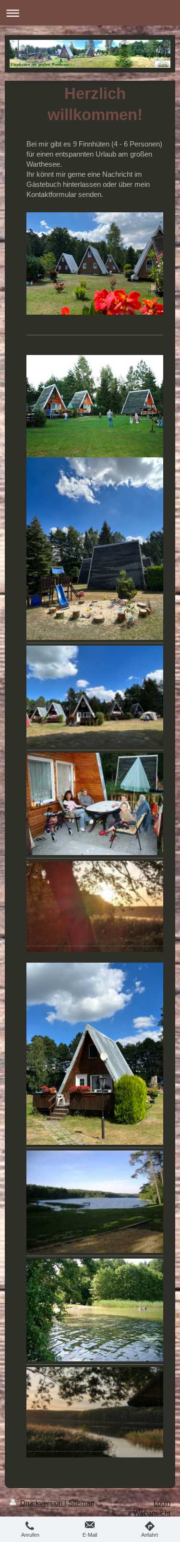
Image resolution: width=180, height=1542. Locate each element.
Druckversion (41, 1503)
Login (162, 1503)
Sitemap (81, 1503)
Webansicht (151, 1513)
